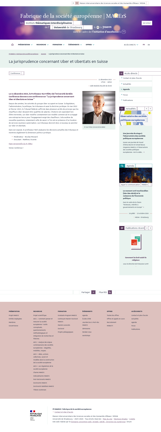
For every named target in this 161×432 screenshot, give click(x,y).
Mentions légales (121, 419)
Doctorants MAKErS (40, 383)
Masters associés (64, 325)
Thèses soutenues (39, 390)
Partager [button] (86, 292)
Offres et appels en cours (116, 319)
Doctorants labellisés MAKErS (43, 386)
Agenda (43, 54)
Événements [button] (73, 45)
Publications (135, 329)
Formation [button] (57, 45)
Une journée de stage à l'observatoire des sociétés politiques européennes (134, 136)
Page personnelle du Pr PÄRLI (20, 144)
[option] (135, 135)
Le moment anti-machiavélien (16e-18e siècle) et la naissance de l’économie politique (135, 194)
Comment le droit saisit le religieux (135, 258)
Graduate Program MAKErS (67, 315)
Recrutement (111, 322)
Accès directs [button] (130, 45)
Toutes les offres (113, 315)
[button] (93, 292)
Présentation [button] (24, 45)
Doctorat (61, 329)
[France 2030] (124, 31)
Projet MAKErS (14, 315)
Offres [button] (89, 45)
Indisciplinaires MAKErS (41, 376)
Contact (148, 23)
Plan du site (107, 419)
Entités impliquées (15, 319)
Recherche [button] (41, 45)
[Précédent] (147, 109)
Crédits (132, 419)
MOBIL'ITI (110, 326)
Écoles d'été (86, 319)
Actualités (134, 319)
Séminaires (86, 329)
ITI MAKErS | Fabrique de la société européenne (23, 54)
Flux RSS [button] (103, 292)
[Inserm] (107, 27)
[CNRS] (98, 27)
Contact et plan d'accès (139, 315)
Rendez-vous (86, 332)
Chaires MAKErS (38, 372)
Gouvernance (13, 326)
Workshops (86, 336)
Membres (12, 322)
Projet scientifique (39, 315)
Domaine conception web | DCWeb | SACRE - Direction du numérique (98, 422)
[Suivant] (150, 109)
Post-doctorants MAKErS (42, 379)
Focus (133, 326)
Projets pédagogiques (65, 332)
